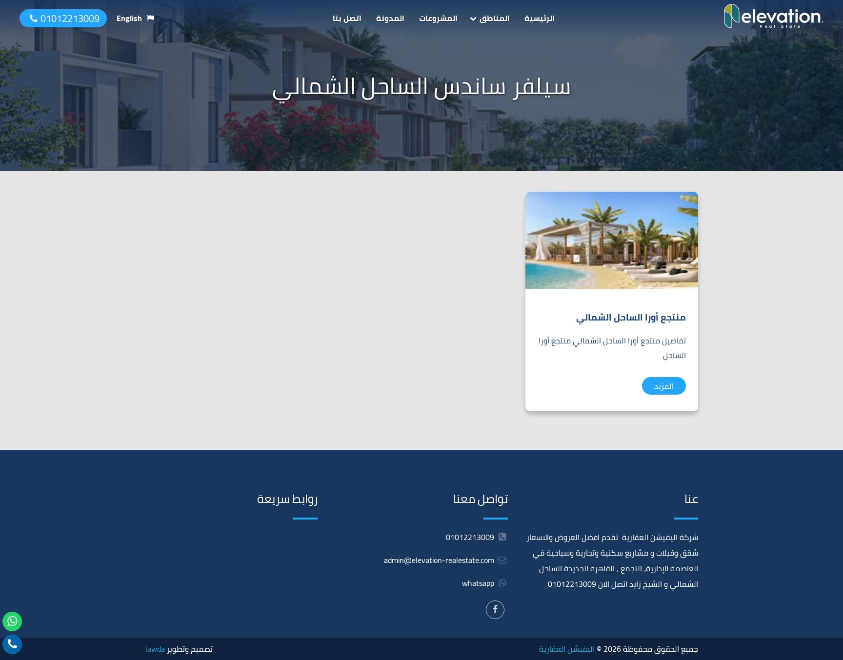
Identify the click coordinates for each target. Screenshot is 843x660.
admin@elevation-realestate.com (439, 560)
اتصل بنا (347, 18)
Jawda (155, 648)
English (129, 18)
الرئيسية (539, 18)
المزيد (664, 386)
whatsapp (479, 583)
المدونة (390, 18)
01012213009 (70, 18)
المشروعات (438, 18)
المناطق (495, 18)
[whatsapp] (12, 621)
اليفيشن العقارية (567, 648)
